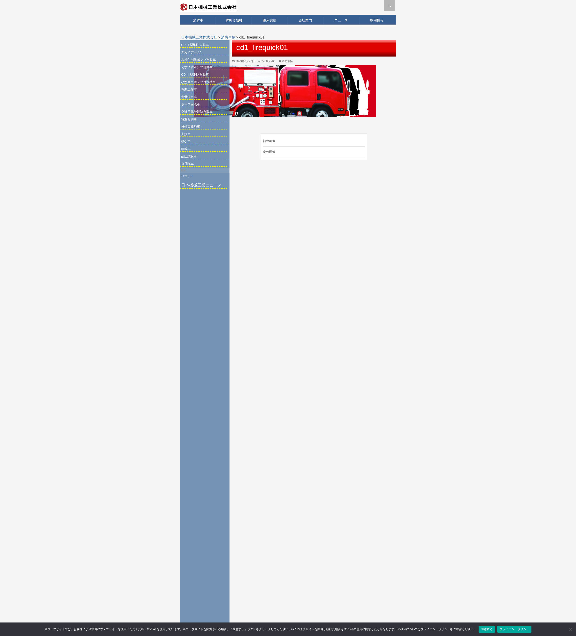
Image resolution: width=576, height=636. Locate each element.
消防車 (198, 20)
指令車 (186, 141)
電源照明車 (189, 119)
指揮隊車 (187, 164)
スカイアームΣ (191, 52)
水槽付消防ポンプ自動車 (198, 59)
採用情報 (377, 20)
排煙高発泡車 (190, 126)
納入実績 (269, 20)
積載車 (186, 149)
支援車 (186, 134)
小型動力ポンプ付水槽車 (198, 82)
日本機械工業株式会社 (199, 37)
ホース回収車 (190, 104)
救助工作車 (189, 89)
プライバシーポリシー (514, 629)
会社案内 (305, 20)
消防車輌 (228, 37)
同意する (487, 629)
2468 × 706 (268, 61)
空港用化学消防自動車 (197, 112)
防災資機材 (233, 20)
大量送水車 (189, 97)
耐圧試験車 (189, 156)
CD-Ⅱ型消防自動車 (195, 74)
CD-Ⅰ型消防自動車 (195, 45)
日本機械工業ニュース (201, 185)
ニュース (341, 20)
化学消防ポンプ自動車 (197, 67)
